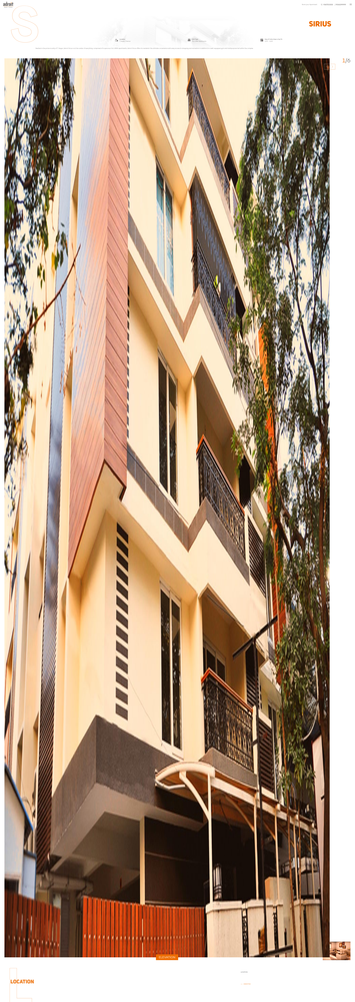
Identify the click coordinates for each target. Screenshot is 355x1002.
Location (244, 972)
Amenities (247, 984)
